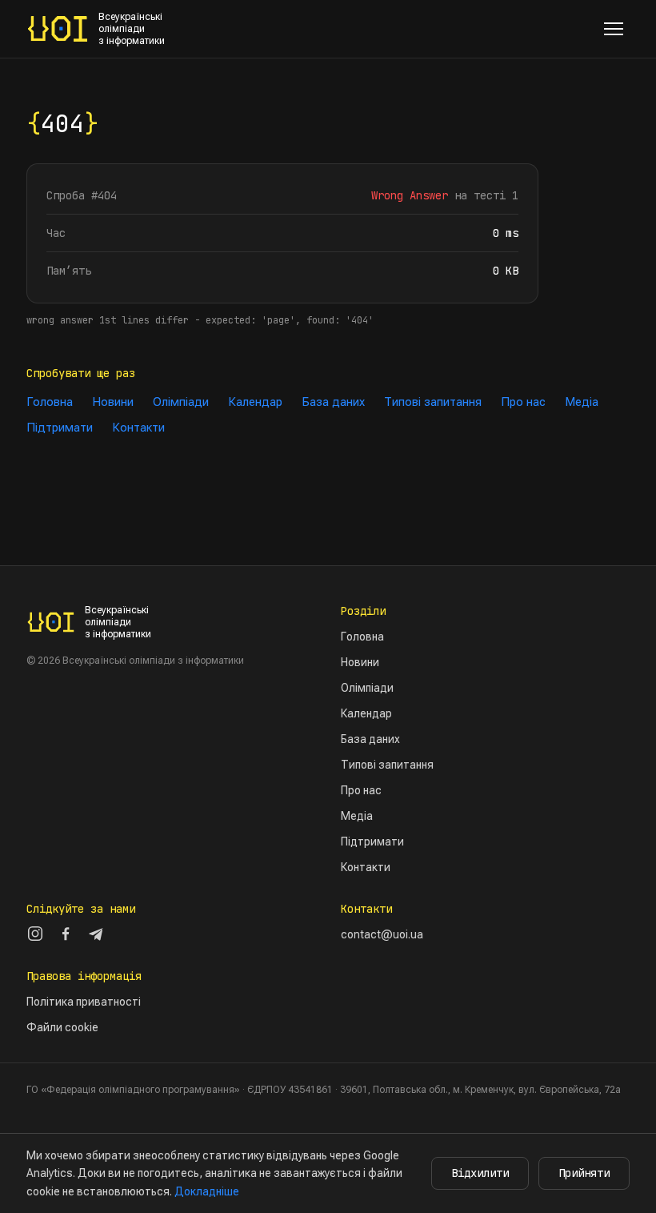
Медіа (581, 402)
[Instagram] (35, 934)
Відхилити (480, 1173)
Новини (113, 402)
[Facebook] (66, 934)
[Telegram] (96, 934)
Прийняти (584, 1173)
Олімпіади (181, 402)
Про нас (523, 402)
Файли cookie (62, 1027)
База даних (333, 402)
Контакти (138, 427)
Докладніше (206, 1191)
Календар (255, 402)
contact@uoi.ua (382, 934)
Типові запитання (433, 402)
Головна (49, 402)
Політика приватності (83, 1001)
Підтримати (59, 427)
